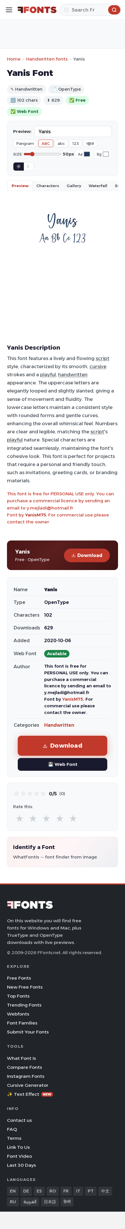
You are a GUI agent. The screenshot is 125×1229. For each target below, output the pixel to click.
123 (75, 143)
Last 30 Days (21, 1165)
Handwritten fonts (47, 59)
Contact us (19, 1120)
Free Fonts (19, 978)
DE (26, 1191)
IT (78, 1191)
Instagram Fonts (25, 1076)
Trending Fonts (24, 1005)
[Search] (114, 9)
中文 (105, 1191)
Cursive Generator (27, 1085)
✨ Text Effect (29, 1094)
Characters (47, 185)
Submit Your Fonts (28, 1032)
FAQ (12, 1129)
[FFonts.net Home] (37, 9)
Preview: (22, 131)
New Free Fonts (25, 987)
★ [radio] (19, 819)
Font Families (22, 1023)
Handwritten (59, 725)
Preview (20, 185)
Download (89, 555)
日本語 (50, 1201)
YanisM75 (35, 515)
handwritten (73, 374)
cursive (98, 366)
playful (48, 374)
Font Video (19, 1156)
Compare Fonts (24, 1067)
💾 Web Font (62, 764)
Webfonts (18, 1014)
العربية (30, 1201)
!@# (90, 143)
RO (52, 1191)
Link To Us (18, 1147)
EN (13, 1191)
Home (14, 59)
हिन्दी (67, 1201)
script (102, 358)
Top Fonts (18, 996)
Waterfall (98, 185)
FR (66, 1191)
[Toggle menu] (9, 9)
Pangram (25, 143)
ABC (46, 143)
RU (13, 1201)
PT (91, 1191)
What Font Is (21, 1058)
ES (39, 1191)
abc (61, 143)
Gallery (74, 185)
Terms (14, 1138)
